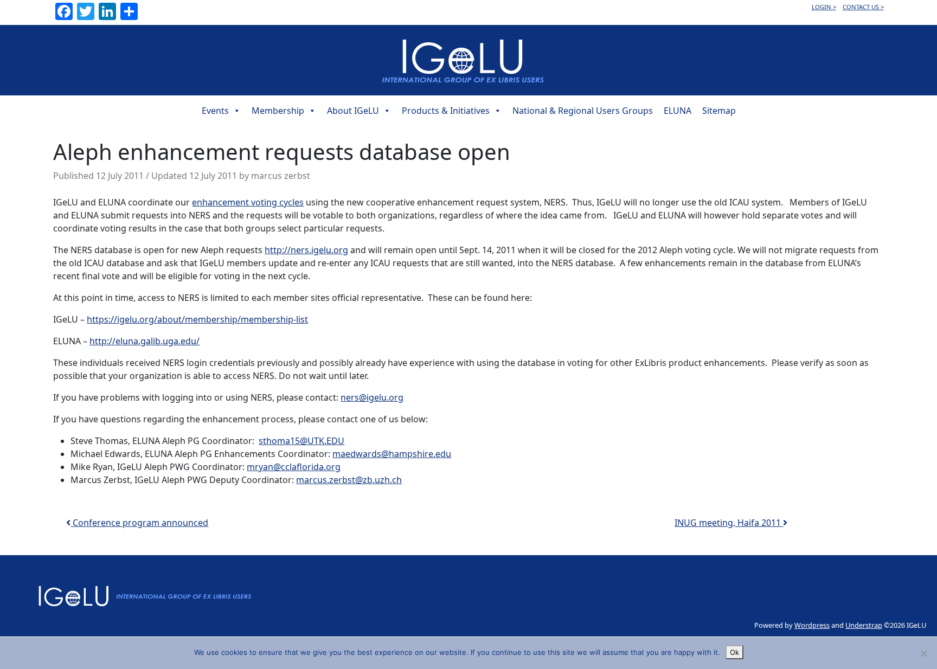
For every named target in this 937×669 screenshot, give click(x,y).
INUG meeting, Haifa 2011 (729, 523)
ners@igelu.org (372, 397)
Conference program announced (139, 523)
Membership (278, 111)
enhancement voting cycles (248, 202)
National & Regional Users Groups (582, 111)
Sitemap (719, 111)
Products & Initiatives (446, 111)
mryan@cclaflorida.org (294, 467)
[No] (923, 653)
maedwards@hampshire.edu (391, 454)
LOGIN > (824, 7)
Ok (734, 652)
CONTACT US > (863, 7)
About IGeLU (353, 111)
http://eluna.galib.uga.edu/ (144, 341)
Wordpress (812, 625)
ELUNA (677, 111)
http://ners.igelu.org (306, 250)
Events (215, 111)
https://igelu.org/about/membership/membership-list (197, 319)
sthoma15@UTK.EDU (301, 441)
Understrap (863, 625)
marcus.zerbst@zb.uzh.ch (349, 480)
